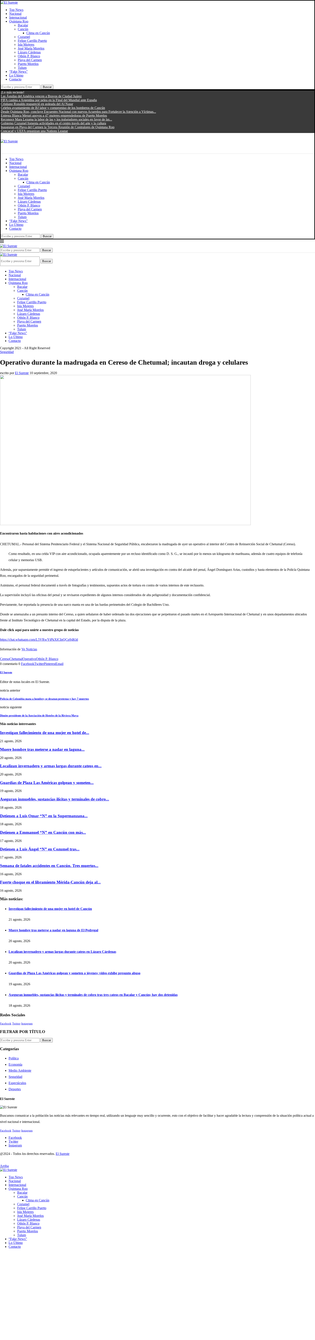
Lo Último (16, 75)
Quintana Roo (18, 21)
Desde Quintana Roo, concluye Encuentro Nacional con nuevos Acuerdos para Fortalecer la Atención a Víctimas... (78, 111)
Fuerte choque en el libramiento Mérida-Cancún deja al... (50, 882)
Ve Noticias (29, 649)
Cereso (4, 659)
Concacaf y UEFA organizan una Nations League (34, 131)
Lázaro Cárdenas (29, 52)
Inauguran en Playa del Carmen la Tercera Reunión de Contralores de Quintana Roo (57, 127)
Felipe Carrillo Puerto (32, 40)
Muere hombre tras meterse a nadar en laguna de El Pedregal (53, 930)
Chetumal (15, 659)
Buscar (47, 87)
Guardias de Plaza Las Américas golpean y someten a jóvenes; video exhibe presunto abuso (74, 973)
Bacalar (23, 25)
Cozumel (24, 37)
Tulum (22, 67)
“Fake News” (18, 71)
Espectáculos (17, 1083)
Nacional (15, 13)
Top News (16, 10)
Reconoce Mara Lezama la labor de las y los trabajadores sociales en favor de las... (56, 119)
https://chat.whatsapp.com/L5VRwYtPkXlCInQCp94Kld (39, 639)
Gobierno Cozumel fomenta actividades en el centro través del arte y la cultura (53, 123)
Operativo (29, 659)
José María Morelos (31, 48)
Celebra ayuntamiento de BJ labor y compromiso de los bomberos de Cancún (53, 108)
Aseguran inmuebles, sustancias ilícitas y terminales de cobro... (54, 799)
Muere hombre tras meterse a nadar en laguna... (42, 749)
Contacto (15, 79)
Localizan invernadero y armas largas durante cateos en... (51, 766)
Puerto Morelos (28, 64)
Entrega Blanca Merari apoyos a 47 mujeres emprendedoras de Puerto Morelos (54, 115)
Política (14, 1058)
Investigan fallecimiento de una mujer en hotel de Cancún (50, 909)
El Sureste (22, 373)
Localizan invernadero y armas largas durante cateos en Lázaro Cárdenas (62, 951)
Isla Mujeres (26, 44)
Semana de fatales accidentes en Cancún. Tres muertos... (49, 865)
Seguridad (15, 1077)
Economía (15, 1064)
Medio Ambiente (20, 1070)
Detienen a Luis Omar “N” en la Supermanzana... (44, 816)
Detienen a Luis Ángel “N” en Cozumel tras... (40, 849)
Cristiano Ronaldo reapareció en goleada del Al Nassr (37, 104)
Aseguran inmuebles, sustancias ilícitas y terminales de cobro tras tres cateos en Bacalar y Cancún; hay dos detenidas (93, 995)
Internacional (18, 17)
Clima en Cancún (38, 33)
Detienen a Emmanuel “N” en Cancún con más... (43, 832)
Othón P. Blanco (29, 56)
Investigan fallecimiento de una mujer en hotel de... (44, 732)
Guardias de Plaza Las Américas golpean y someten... (47, 782)
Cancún (23, 29)
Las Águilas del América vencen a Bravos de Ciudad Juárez (41, 96)
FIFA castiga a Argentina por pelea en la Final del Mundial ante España (49, 100)
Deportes (15, 1089)
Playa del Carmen (30, 60)
